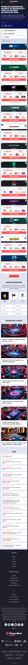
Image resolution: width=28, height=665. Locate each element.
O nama (14, 594)
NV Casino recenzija (14, 102)
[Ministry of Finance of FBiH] (7, 641)
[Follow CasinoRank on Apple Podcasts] (22, 624)
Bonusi (13, 556)
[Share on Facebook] (5, 26)
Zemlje (13, 564)
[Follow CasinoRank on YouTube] (15, 624)
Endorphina (14, 583)
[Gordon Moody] (17, 641)
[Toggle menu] (2, 1)
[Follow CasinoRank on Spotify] (18, 624)
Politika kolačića (14, 663)
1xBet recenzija (14, 61)
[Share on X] (2, 26)
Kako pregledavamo (14, 602)
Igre (14, 559)
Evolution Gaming (13, 580)
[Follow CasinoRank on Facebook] (5, 624)
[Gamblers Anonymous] (24, 641)
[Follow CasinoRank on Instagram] (8, 624)
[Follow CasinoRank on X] (12, 624)
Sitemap (14, 566)
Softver (14, 561)
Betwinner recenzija (14, 81)
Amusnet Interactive (14, 585)
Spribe (13, 575)
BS (13, 628)
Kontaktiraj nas (14, 597)
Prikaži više (13, 276)
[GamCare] (9, 645)
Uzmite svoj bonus (14, 59)
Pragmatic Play (14, 578)
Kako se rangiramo (14, 599)
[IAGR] (16, 645)
